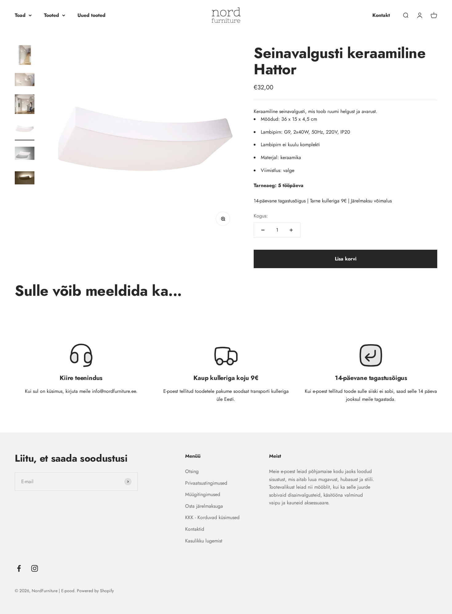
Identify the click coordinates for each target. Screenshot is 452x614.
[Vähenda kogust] (263, 230)
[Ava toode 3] (24, 105)
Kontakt (381, 15)
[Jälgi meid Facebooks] (19, 568)
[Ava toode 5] (24, 154)
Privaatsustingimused (206, 483)
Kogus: (261, 215)
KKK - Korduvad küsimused (212, 517)
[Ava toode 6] (24, 179)
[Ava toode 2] (24, 80)
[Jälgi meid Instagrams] (34, 568)
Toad (20, 15)
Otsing (192, 471)
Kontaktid (194, 529)
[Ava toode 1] (24, 56)
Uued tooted (91, 15)
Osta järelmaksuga (204, 506)
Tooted (51, 15)
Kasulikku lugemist (203, 540)
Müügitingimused (202, 494)
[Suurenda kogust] (291, 230)
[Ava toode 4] (24, 129)
